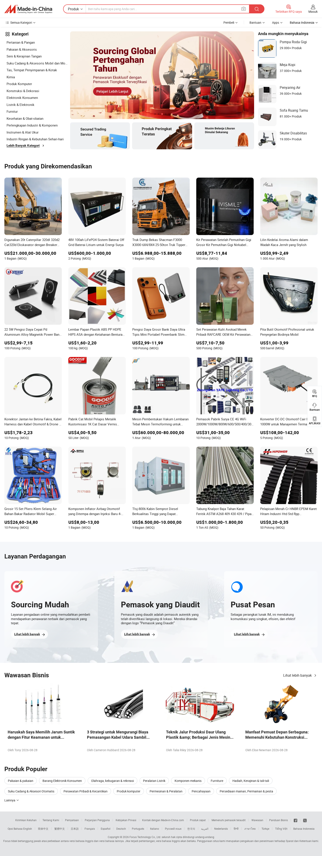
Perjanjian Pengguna (97, 820)
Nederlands (221, 828)
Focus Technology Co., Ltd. (145, 837)
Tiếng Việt (281, 828)
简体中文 (43, 828)
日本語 (75, 828)
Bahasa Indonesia (304, 828)
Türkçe (265, 828)
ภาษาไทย (250, 828)
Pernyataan (72, 820)
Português (138, 828)
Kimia (11, 77)
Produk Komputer (19, 84)
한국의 (191, 828)
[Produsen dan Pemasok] (28, 9)
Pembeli (228, 22)
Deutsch (121, 828)
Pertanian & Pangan (21, 42)
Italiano (154, 828)
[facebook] (295, 820)
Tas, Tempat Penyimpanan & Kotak (32, 70)
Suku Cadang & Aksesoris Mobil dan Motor (37, 63)
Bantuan (255, 22)
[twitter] (305, 820)
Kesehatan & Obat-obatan (25, 118)
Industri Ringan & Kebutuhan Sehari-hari (35, 139)
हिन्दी (236, 828)
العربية (204, 828)
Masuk (313, 11)
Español (105, 828)
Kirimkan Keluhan (26, 820)
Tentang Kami (50, 820)
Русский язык (173, 828)
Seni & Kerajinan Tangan (24, 56)
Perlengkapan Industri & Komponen (32, 125)
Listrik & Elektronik (20, 104)
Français (90, 828)
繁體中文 (59, 828)
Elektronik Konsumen (22, 97)
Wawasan (257, 820)
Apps (275, 22)
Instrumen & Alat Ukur (23, 132)
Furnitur (12, 111)
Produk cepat (198, 820)
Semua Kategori (21, 22)
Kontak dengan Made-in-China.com (163, 820)
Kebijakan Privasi (126, 820)
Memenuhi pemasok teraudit (229, 820)
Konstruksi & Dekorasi (23, 91)
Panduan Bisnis (278, 820)
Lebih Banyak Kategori (23, 146)
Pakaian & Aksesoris (22, 49)
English (27, 828)
